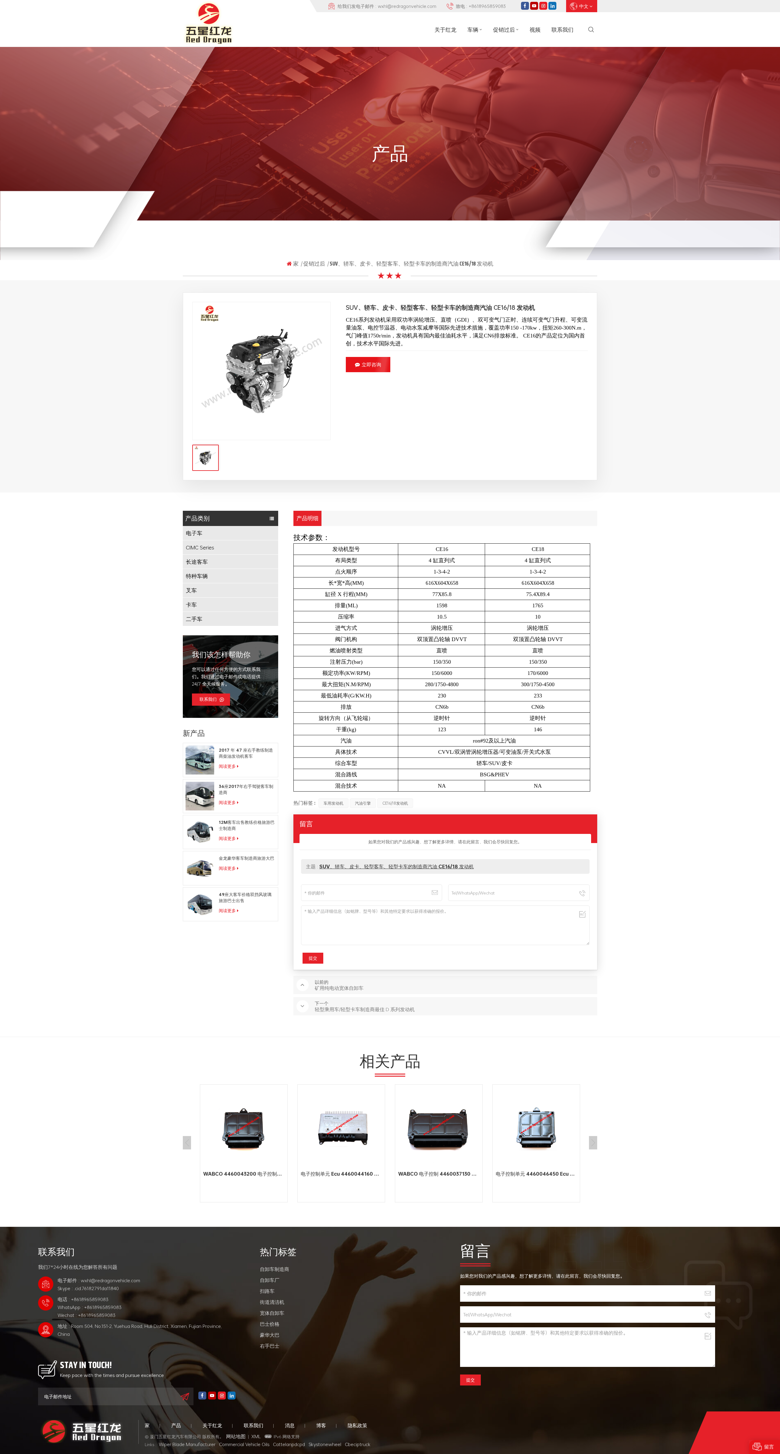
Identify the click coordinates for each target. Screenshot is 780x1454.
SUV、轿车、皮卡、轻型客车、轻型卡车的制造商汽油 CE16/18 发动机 (396, 866)
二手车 (194, 619)
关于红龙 (445, 30)
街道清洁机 (272, 1302)
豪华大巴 (269, 1335)
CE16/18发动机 (395, 803)
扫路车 (267, 1291)
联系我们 (562, 30)
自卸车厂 (269, 1280)
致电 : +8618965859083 (481, 6)
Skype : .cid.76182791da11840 (88, 1288)
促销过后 (504, 30)
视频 (535, 30)
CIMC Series (200, 547)
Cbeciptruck (357, 1444)
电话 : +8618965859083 (83, 1299)
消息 (290, 1425)
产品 (176, 1425)
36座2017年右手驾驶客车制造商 (246, 789)
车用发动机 (333, 803)
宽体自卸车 (272, 1313)
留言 (769, 1446)
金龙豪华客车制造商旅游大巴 (246, 858)
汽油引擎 (363, 803)
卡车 (191, 605)
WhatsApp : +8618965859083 (90, 1307)
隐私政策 (357, 1425)
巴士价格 (269, 1324)
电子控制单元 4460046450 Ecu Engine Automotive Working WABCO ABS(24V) (440, 1173)
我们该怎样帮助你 (221, 655)
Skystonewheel (325, 1444)
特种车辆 (197, 576)
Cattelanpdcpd (289, 1444)
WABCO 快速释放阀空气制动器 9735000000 (538, 1173)
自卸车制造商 (274, 1269)
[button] (593, 1142)
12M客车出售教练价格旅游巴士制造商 (247, 825)
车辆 (472, 30)
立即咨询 (371, 364)
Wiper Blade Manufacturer (187, 1444)
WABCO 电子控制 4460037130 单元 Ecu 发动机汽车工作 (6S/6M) (343, 1173)
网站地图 (236, 1436)
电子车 (194, 533)
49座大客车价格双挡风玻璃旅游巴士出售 (245, 897)
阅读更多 (227, 766)
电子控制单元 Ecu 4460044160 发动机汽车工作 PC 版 (245, 1173)
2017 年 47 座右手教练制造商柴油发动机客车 (246, 753)
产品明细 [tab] (307, 518)
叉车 (191, 590)
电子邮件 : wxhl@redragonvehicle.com (99, 1280)
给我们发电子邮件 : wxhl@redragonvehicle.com (387, 6)
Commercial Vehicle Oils (244, 1444)
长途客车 (197, 562)
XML (256, 1436)
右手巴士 (269, 1346)
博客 (321, 1425)
